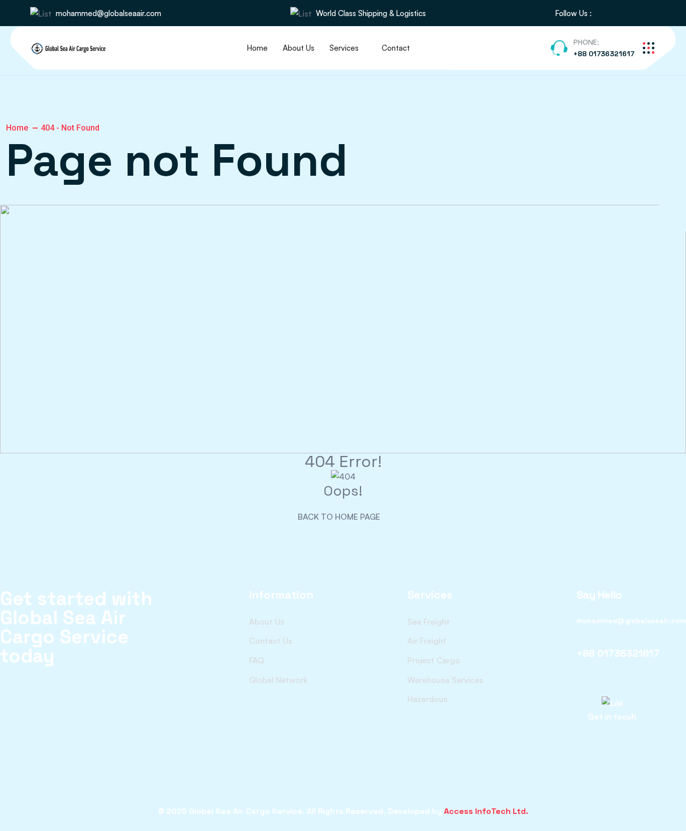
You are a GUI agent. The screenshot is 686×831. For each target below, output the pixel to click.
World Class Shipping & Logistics (371, 13)
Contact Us (270, 641)
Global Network (278, 680)
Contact (396, 48)
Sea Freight (428, 622)
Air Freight (426, 641)
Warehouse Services (445, 680)
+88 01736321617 (604, 53)
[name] (605, 13)
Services (344, 48)
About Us (298, 48)
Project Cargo (433, 660)
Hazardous (427, 699)
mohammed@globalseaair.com (108, 13)
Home (257, 48)
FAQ (256, 660)
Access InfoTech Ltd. (486, 811)
